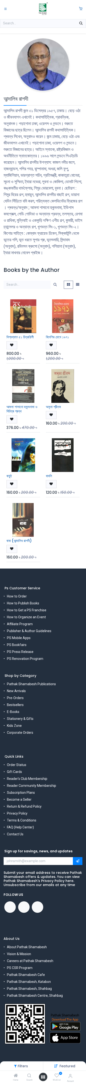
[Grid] (68, 285)
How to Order (17, 596)
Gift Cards (14, 772)
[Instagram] (37, 907)
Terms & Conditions (21, 820)
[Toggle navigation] (5, 8)
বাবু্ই (9, 475)
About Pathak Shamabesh (27, 947)
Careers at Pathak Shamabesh (30, 961)
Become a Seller (19, 799)
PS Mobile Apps (19, 638)
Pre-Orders (15, 698)
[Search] (29, 1076)
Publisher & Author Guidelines (29, 631)
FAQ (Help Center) (20, 827)
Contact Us (15, 834)
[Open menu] (43, 1077)
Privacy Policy (17, 813)
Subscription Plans (21, 792)
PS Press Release (20, 652)
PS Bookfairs (17, 645)
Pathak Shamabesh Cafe (26, 975)
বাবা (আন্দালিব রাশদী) (19, 540)
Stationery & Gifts (20, 719)
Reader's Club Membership (27, 779)
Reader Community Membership (31, 786)
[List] (77, 285)
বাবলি (49, 475)
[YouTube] (24, 907)
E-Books (13, 712)
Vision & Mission (19, 954)
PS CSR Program (19, 968)
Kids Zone (14, 726)
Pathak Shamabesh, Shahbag (29, 989)
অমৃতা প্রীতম (53, 406)
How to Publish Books (23, 603)
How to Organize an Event (26, 617)
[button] (67, 1066)
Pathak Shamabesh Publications (31, 684)
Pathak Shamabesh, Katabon (29, 982)
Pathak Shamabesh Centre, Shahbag (35, 995)
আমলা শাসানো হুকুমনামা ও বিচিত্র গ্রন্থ (21, 409)
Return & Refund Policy (24, 806)
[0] (80, 8)
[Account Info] (70, 1076)
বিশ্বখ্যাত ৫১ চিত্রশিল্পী (20, 336)
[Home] (16, 1076)
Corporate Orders (20, 732)
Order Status (16, 765)
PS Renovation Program (25, 659)
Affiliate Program (20, 624)
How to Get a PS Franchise (26, 610)
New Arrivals (16, 691)
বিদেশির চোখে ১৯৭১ (57, 336)
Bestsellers (15, 705)
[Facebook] (10, 907)
